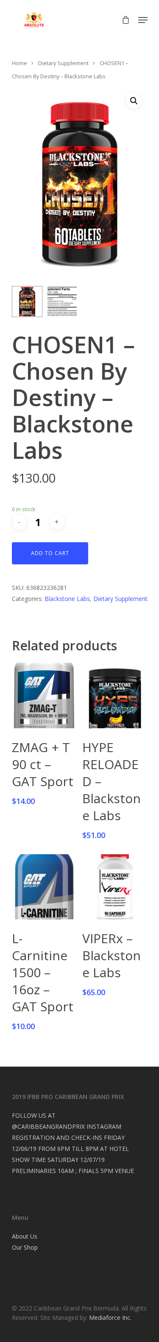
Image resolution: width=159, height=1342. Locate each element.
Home (19, 63)
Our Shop (25, 1247)
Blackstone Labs (67, 599)
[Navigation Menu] (143, 20)
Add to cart (50, 553)
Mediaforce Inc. (110, 1317)
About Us (24, 1236)
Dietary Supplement (63, 63)
